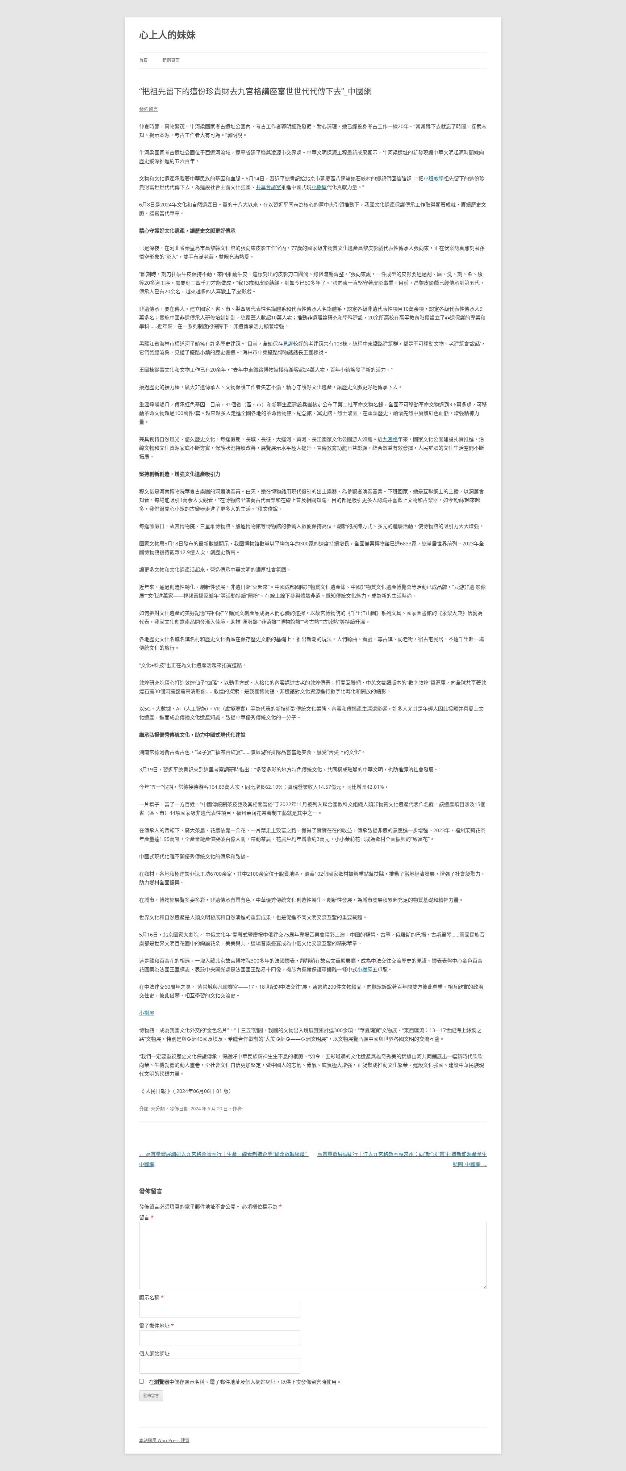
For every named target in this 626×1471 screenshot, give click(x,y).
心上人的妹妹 (167, 34)
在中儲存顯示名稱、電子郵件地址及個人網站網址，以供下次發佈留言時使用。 (245, 1381)
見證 (288, 343)
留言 (146, 1217)
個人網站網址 (154, 1353)
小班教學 (433, 178)
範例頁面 (171, 60)
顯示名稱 (151, 1297)
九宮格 (390, 439)
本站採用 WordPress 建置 (164, 1440)
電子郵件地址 (156, 1325)
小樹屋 (319, 187)
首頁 (143, 60)
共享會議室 (268, 187)
